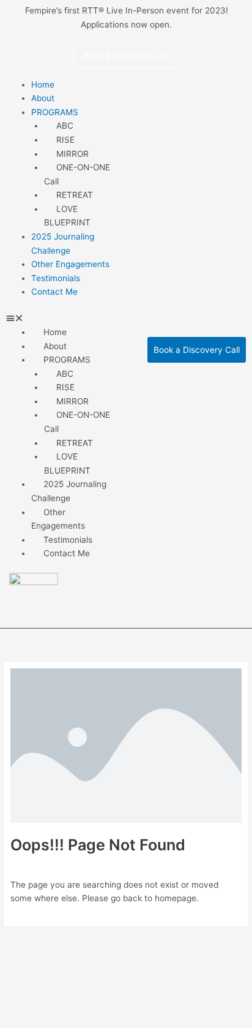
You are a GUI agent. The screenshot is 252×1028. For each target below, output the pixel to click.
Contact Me (54, 292)
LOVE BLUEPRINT (67, 216)
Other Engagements (58, 519)
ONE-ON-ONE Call (77, 174)
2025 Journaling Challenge (62, 243)
